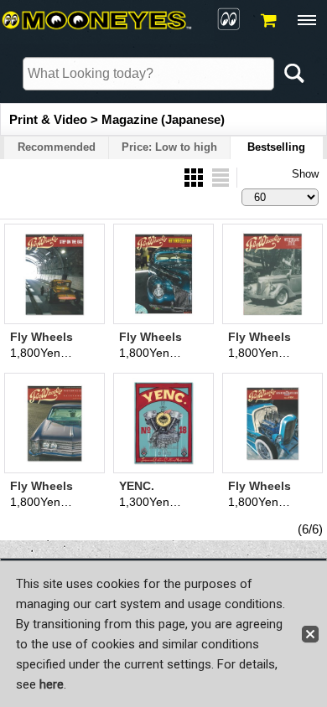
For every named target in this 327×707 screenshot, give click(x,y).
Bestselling (276, 147)
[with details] (220, 176)
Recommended (57, 147)
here (51, 684)
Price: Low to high (169, 147)
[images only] (195, 176)
